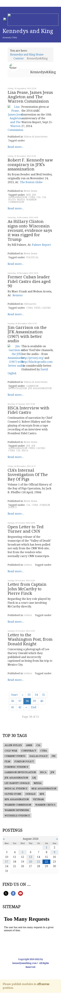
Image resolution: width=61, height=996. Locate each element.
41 (12, 707)
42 (19, 707)
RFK (28, 194)
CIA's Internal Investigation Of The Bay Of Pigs (28, 475)
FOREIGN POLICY (24, 761)
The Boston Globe (31, 182)
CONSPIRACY (28, 750)
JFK (28, 445)
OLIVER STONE (13, 794)
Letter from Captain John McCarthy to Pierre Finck (27, 589)
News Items (30, 191)
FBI (53, 756)
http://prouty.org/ (32, 358)
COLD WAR (11, 750)
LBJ (34, 777)
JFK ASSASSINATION (22, 196)
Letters (28, 564)
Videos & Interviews (35, 136)
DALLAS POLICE (38, 756)
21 (38, 861)
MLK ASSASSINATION (44, 788)
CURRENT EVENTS (15, 756)
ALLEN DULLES (13, 745)
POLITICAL (32, 257)
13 (30, 857)
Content (18, 58)
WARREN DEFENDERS (17, 810)
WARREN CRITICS (45, 804)
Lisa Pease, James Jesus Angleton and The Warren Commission (30, 97)
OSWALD (30, 794)
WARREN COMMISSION (22, 200)
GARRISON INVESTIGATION (23, 387)
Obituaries (30, 304)
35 (43, 694)
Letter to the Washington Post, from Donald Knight (30, 639)
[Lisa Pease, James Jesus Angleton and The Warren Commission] (15, 118)
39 (34, 701)
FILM (7, 761)
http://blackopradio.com (37, 361)
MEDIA (38, 783)
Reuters (18, 295)
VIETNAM (38, 799)
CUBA (32, 197)
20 (30, 861)
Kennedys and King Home (27, 54)
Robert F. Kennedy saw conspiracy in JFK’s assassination (30, 164)
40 (41, 701)
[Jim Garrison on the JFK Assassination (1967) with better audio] (16, 355)
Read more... (16, 146)
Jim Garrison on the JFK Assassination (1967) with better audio (27, 334)
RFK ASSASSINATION (17, 799)
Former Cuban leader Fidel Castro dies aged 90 (29, 281)
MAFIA (21, 199)
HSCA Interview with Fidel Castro (28, 410)
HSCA (25, 450)
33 (28, 694)
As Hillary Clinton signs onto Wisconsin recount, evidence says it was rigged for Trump (30, 230)
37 (19, 701)
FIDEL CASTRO (42, 307)
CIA (39, 197)
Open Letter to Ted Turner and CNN (26, 529)
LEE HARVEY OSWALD (17, 783)
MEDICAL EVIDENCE (16, 788)
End (33, 707)
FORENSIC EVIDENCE (16, 767)
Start (14, 694)
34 (36, 694)
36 (12, 701)
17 (6, 861)
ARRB (29, 745)
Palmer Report (41, 244)
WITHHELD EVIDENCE (17, 815)
